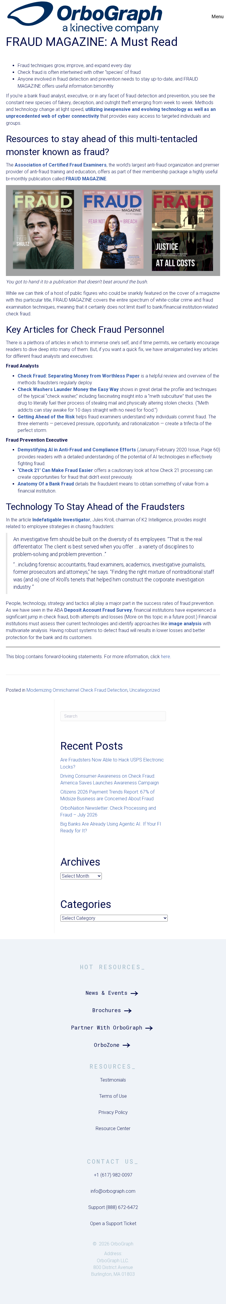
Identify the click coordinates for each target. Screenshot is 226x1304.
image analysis (185, 623)
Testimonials (113, 1080)
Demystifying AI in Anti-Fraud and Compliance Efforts (77, 450)
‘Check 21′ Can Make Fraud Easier (55, 470)
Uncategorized (144, 690)
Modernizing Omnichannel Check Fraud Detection (76, 690)
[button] (113, 993)
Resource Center (113, 1128)
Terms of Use (113, 1096)
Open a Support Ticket (113, 1223)
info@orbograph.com (113, 1191)
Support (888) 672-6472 (113, 1207)
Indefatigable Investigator (61, 520)
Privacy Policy (113, 1112)
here (165, 656)
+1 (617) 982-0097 (113, 1175)
